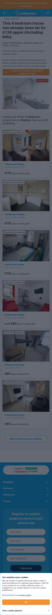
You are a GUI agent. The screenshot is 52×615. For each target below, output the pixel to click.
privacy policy (25, 595)
